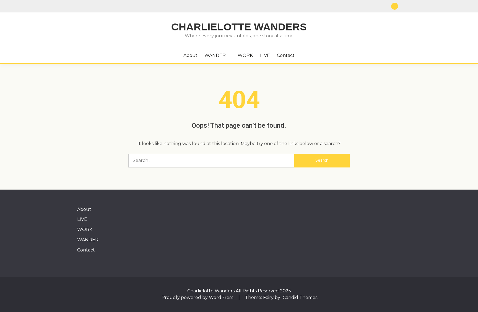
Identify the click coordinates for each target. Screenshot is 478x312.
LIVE (265, 55)
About (190, 55)
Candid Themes (300, 297)
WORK (245, 55)
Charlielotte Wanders (239, 27)
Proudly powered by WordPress (198, 297)
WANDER (215, 55)
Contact (286, 55)
